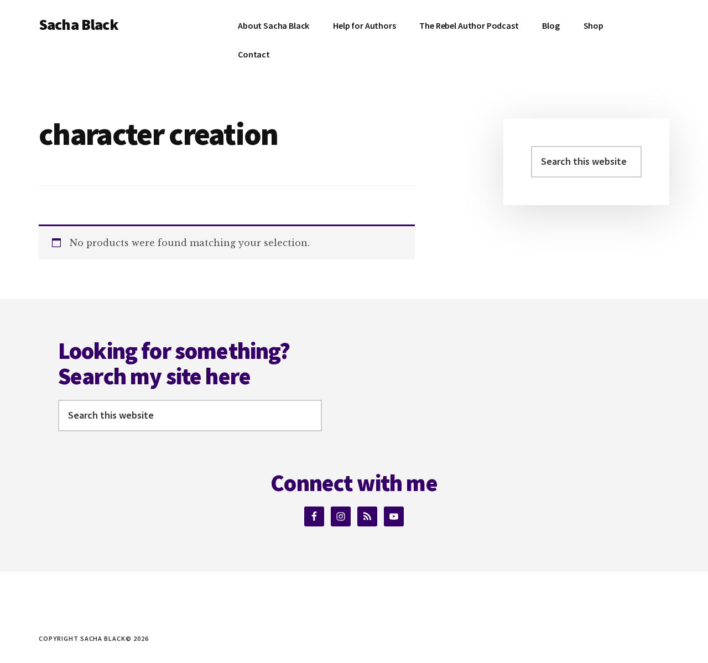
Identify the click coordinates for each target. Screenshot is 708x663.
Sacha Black (78, 24)
